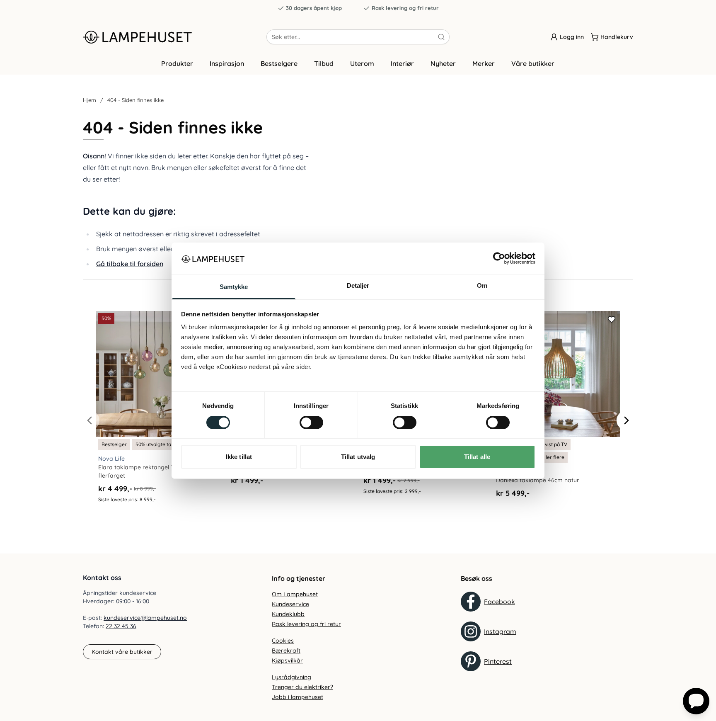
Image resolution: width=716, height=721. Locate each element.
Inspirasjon (227, 63)
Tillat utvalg (358, 456)
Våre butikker (532, 63)
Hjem (89, 100)
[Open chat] (696, 701)
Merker (483, 63)
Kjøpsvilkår (287, 660)
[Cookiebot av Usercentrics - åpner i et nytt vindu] (499, 258)
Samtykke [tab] (234, 286)
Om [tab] (482, 285)
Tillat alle (477, 456)
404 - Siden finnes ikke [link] (135, 100)
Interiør (402, 63)
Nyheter (443, 63)
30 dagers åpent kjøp (314, 8)
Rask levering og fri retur (405, 8)
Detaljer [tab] (358, 285)
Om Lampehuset (295, 594)
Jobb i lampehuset (297, 697)
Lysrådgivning (291, 677)
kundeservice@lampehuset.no (145, 617)
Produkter (177, 63)
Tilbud (324, 63)
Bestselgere (279, 63)
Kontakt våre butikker (122, 651)
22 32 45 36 (121, 626)
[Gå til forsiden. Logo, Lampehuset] (174, 37)
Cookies (283, 640)
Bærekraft (286, 650)
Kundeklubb (288, 614)
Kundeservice (290, 604)
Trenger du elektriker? (302, 687)
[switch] (311, 422)
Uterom (362, 63)
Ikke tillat (239, 456)
